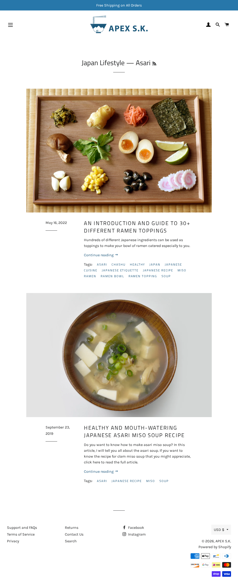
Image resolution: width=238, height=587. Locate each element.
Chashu (119, 264)
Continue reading (99, 255)
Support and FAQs (22, 527)
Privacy (13, 541)
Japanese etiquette (120, 270)
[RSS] (154, 64)
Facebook (135, 527)
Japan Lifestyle (103, 62)
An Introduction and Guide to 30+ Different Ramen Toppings (137, 227)
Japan (154, 264)
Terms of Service (21, 534)
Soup (166, 276)
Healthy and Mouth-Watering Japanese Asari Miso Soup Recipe (134, 431)
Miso (182, 270)
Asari (102, 264)
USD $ (219, 529)
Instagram (136, 534)
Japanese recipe (158, 270)
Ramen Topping (143, 276)
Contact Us (74, 534)
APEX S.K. (223, 541)
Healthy (137, 264)
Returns (71, 527)
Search (71, 541)
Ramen (90, 276)
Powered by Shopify (214, 547)
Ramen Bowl (112, 276)
